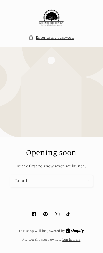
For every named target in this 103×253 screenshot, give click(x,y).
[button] (51, 37)
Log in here (71, 240)
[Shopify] (75, 231)
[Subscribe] (87, 181)
